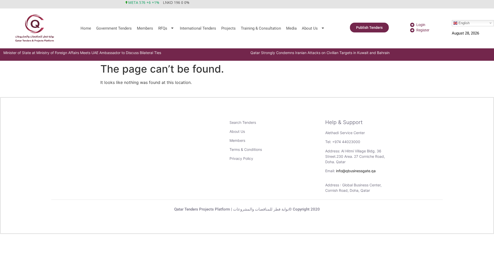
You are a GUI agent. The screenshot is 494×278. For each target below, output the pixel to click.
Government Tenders (114, 28)
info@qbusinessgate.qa (356, 171)
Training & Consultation (261, 28)
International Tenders (198, 28)
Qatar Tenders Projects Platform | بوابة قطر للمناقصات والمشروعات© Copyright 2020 (247, 209)
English (463, 23)
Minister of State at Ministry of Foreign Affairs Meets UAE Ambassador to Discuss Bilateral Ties (81, 52)
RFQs (162, 28)
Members (145, 28)
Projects (228, 28)
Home (86, 28)
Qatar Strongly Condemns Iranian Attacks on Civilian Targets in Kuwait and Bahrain (319, 52)
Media (291, 28)
